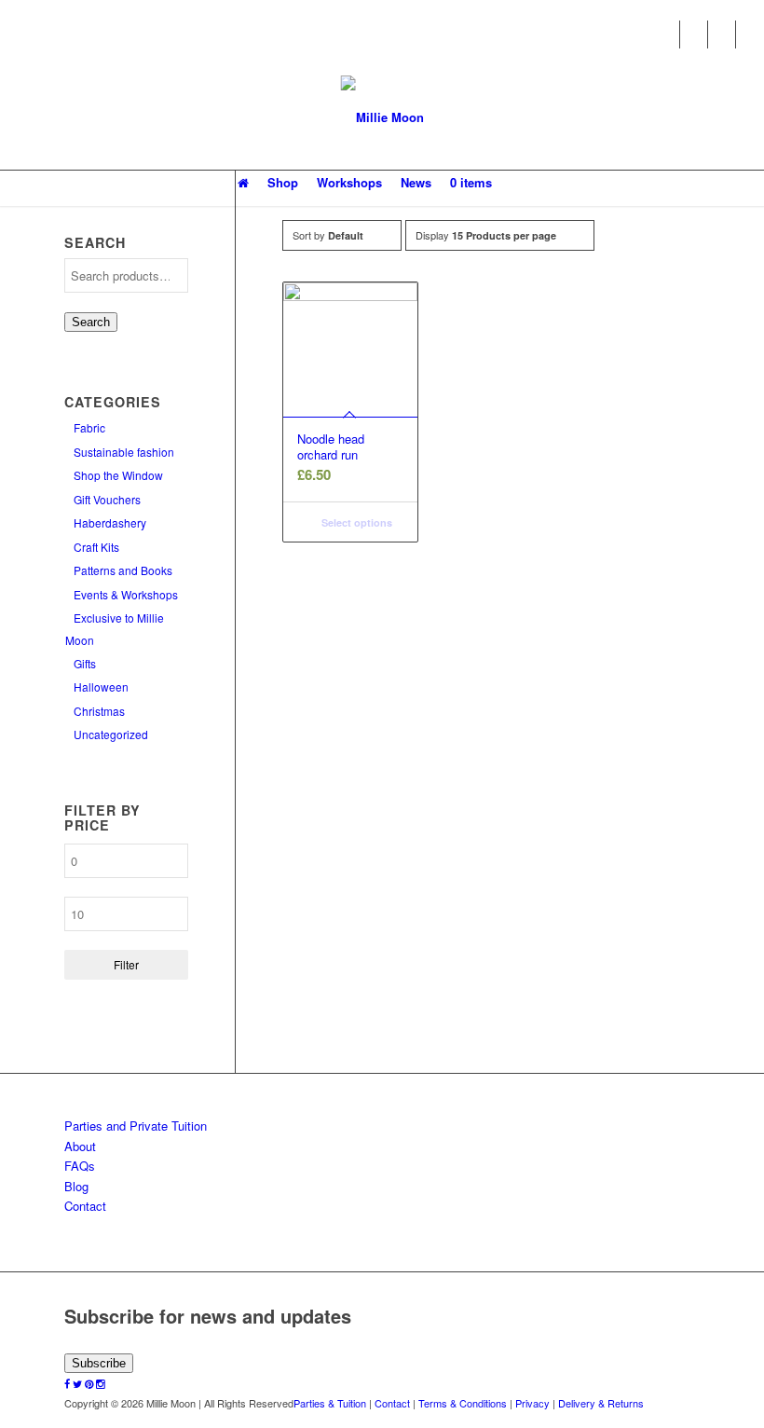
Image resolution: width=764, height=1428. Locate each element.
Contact (85, 1206)
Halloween (101, 686)
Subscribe (99, 1363)
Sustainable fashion (124, 452)
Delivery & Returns (601, 1402)
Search (91, 322)
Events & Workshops (126, 594)
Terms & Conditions (462, 1402)
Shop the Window (118, 475)
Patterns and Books (123, 570)
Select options (355, 522)
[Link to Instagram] (750, 34)
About (80, 1146)
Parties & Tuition (329, 1402)
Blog (76, 1186)
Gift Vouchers (107, 499)
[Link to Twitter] (693, 34)
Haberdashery (110, 522)
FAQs (79, 1165)
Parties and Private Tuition (135, 1125)
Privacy (532, 1402)
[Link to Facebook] (665, 34)
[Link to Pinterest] (721, 34)
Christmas (99, 711)
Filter (126, 964)
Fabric (89, 427)
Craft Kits (96, 547)
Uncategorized (111, 734)
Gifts (85, 663)
